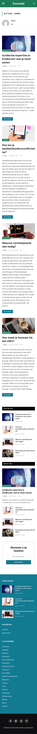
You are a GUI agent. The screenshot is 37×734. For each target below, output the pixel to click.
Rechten (5, 689)
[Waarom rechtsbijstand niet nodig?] (18, 231)
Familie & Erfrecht (8, 666)
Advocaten (6, 50)
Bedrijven (6, 238)
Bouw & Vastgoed (8, 660)
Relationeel (6, 693)
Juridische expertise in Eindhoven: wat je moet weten (16, 59)
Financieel (5, 670)
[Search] (34, 3)
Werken (4, 699)
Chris (13, 21)
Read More (7, 119)
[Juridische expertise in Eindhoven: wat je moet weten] (18, 44)
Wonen (4, 703)
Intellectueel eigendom (9, 676)
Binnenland (6, 656)
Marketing (5, 680)
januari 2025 (6, 633)
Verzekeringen (7, 696)
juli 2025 (5, 630)
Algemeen (5, 650)
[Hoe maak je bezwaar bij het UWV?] (18, 326)
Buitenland (5, 663)
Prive (3, 686)
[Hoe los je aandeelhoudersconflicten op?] (18, 133)
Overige (4, 683)
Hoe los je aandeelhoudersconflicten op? (18, 148)
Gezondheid (6, 673)
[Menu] (3, 3)
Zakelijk (5, 140)
